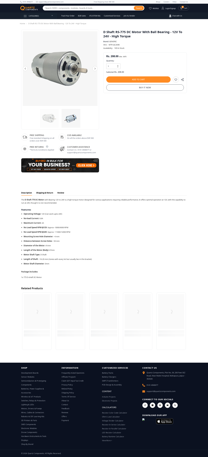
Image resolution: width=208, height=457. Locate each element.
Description (26, 193)
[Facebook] (145, 405)
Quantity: (110, 60)
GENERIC (113, 41)
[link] (37, 331)
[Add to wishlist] (176, 80)
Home (22, 23)
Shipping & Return (44, 193)
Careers (166, 2)
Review (60, 193)
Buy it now (145, 87)
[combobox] (88, 8)
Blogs (158, 2)
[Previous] (25, 68)
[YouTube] (167, 405)
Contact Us (184, 2)
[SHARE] (181, 80)
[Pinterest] (160, 405)
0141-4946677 (28, 2)
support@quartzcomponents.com (161, 391)
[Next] (95, 68)
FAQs (174, 2)
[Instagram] (152, 405)
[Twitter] (175, 405)
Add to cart (138, 79)
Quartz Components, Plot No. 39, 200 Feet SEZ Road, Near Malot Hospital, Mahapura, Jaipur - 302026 (166, 375)
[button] (183, 8)
